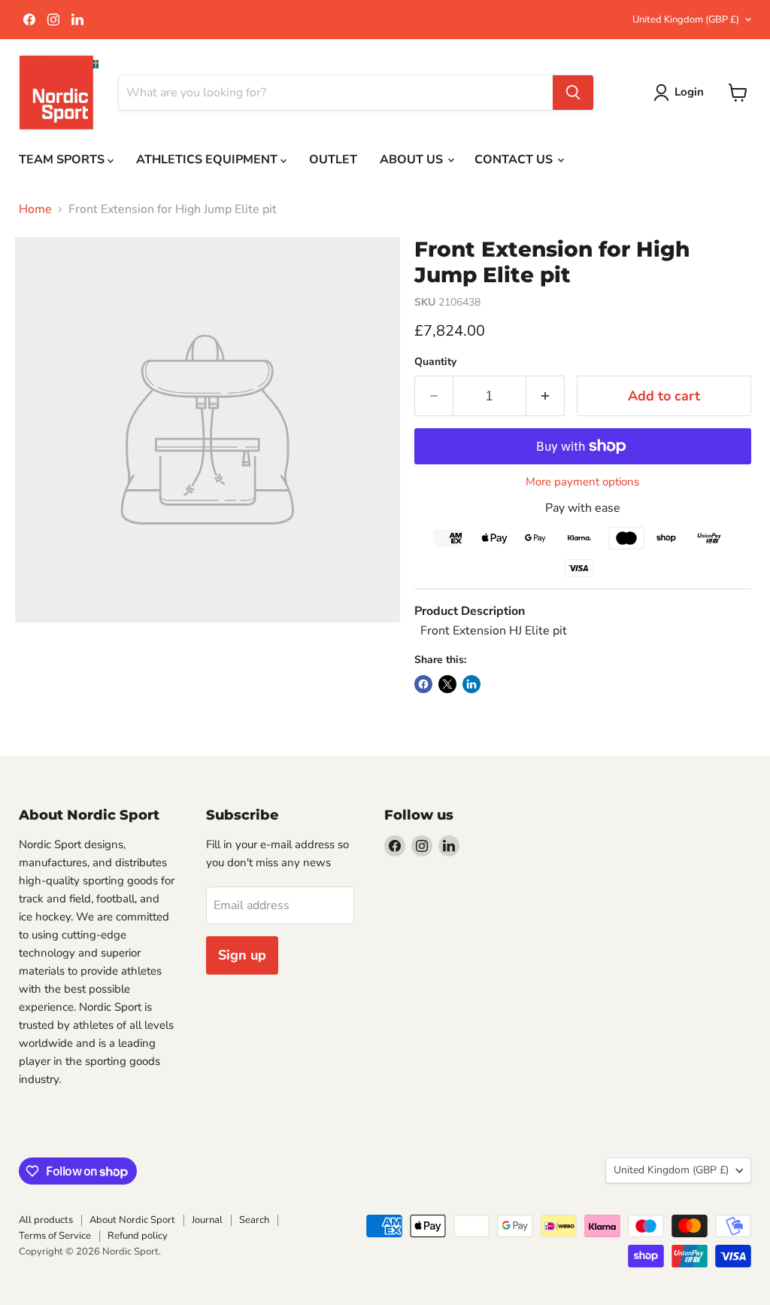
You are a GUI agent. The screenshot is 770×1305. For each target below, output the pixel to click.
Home (35, 209)
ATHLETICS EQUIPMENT (208, 159)
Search (254, 1220)
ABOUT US (413, 159)
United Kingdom (685, 19)
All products (46, 1220)
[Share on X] (447, 684)
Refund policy (138, 1236)
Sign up (242, 955)
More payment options (582, 482)
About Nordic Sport (132, 1220)
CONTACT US (515, 159)
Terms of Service (55, 1236)
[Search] (573, 92)
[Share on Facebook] (423, 684)
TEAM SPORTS (63, 159)
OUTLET (333, 159)
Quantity (435, 362)
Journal (207, 1220)
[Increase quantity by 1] (545, 396)
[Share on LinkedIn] (471, 684)
